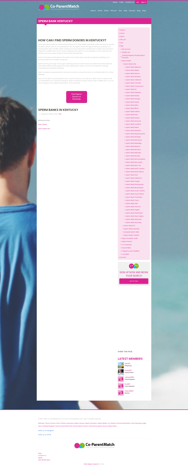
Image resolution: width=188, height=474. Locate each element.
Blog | (111, 426)
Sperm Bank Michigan (133, 137)
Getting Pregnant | (49, 426)
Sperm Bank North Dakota (135, 172)
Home (100, 10)
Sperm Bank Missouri (133, 146)
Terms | (48, 423)
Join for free (134, 281)
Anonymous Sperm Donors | (99, 426)
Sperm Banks (42, 124)
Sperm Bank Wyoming (133, 222)
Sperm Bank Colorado (133, 83)
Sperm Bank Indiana (133, 112)
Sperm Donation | (92, 423)
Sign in (143, 2)
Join (137, 2)
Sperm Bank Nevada (133, 156)
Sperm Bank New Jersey (134, 162)
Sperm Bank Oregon (133, 181)
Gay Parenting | (137, 423)
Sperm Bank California (133, 80)
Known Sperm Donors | (81, 426)
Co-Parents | (112, 423)
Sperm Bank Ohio (132, 175)
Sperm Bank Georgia (133, 99)
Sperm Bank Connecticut (134, 86)
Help (125, 10)
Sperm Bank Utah (132, 203)
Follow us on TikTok (44, 435)
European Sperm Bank (131, 232)
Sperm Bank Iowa (132, 115)
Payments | (71, 423)
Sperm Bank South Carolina (135, 191)
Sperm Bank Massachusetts (135, 134)
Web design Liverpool (91, 464)
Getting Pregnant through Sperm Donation (133, 56)
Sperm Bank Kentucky (133, 121)
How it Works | (62, 423)
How (120, 10)
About (115, 2)
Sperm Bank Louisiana (133, 124)
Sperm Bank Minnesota (134, 140)
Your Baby (125, 254)
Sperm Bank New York (133, 165)
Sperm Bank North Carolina (135, 169)
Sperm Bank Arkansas (133, 77)
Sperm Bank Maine (132, 127)
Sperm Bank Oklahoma (134, 178)
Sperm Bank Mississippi (133, 143)
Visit (60, 114)
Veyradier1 (129, 391)
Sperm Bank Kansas (132, 118)
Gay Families (126, 248)
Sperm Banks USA (44, 129)
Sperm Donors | (80, 423)
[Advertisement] (76, 31)
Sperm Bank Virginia (133, 210)
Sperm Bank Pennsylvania (135, 184)
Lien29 (127, 363)
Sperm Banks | (103, 423)
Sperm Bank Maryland (133, 130)
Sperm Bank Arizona (133, 73)
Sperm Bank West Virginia (134, 216)
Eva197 (127, 384)
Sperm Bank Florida (132, 96)
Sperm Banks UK (129, 226)
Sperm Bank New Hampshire (135, 159)
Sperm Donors (127, 241)
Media (40, 458)
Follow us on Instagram (46, 431)
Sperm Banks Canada (131, 235)
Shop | (115, 426)
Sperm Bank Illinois (132, 108)
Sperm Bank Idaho (132, 105)
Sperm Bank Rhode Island (134, 188)
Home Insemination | (124, 423)
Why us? (113, 10)
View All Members (44, 460)
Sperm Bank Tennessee (134, 197)
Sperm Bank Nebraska (133, 153)
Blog (138, 10)
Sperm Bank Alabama (133, 67)
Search (93, 10)
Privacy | (54, 423)
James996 (129, 377)
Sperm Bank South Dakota (135, 194)
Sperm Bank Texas (132, 200)
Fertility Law (126, 52)
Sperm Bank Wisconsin (133, 219)
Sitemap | (41, 423)
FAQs (121, 2)
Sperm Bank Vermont (133, 207)
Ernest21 (128, 370)
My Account (126, 49)
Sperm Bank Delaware (133, 92)
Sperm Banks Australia (131, 229)
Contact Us (129, 2)
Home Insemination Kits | (64, 426)
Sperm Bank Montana (133, 150)
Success (132, 10)
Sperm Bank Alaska (132, 70)
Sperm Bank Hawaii (132, 102)
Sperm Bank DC (131, 89)
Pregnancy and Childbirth (131, 251)
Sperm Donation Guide (130, 238)
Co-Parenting (127, 245)
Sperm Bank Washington (134, 213)
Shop (144, 10)
